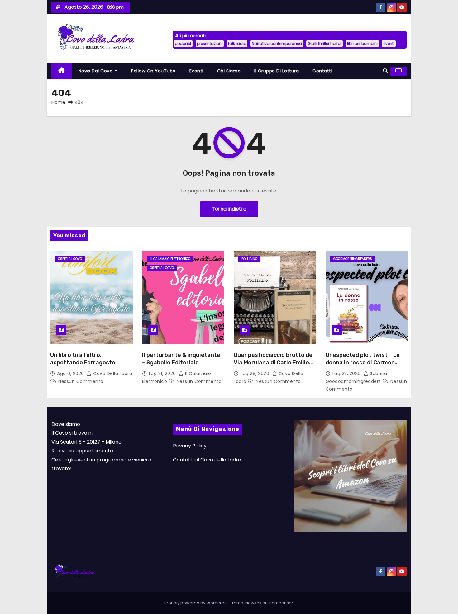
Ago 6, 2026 (71, 373)
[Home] (61, 71)
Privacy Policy (190, 445)
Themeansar (280, 603)
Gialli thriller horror (324, 43)
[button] (385, 71)
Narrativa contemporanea (277, 43)
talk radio (237, 43)
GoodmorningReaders (352, 258)
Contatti (322, 71)
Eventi (196, 71)
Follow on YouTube (153, 71)
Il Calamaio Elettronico (170, 258)
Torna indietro (229, 208)
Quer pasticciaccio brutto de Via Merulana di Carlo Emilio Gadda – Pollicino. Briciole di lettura (273, 366)
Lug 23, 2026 (347, 373)
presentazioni (209, 43)
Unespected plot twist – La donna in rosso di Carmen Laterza (363, 362)
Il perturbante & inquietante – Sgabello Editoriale (181, 359)
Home (58, 102)
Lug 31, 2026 (163, 373)
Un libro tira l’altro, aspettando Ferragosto (82, 359)
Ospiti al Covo (70, 258)
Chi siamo (229, 71)
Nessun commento (80, 381)
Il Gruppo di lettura (276, 71)
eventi (388, 43)
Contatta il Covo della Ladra (207, 459)
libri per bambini (362, 43)
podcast (183, 43)
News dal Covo (96, 71)
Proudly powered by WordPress (197, 603)
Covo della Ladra (112, 373)
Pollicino (249, 258)
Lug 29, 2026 (256, 373)
